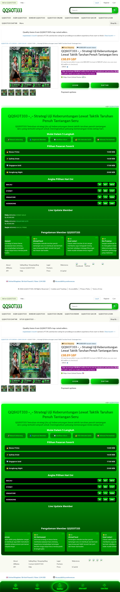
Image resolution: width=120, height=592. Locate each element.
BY (108, 107)
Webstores (64, 265)
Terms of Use (97, 289)
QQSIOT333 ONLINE (54, 18)
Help (22, 3)
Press (48, 271)
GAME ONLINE (22, 43)
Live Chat (104, 588)
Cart (114, 3)
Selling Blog (24, 265)
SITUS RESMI (13, 43)
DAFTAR (105, 85)
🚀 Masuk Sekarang (15, 140)
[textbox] (91, 10)
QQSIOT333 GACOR (88, 18)
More (22, 23)
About (8, 265)
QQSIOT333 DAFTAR (9, 23)
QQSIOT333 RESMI (72, 18)
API (7, 271)
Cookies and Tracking (58, 289)
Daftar (60, 589)
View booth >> (109, 36)
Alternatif (82, 588)
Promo (15, 588)
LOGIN (75, 85)
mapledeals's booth (30, 36)
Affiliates (9, 268)
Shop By (114, 23)
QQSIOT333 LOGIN (106, 18)
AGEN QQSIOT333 (20, 18)
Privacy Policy (85, 289)
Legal (48, 265)
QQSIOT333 (6, 18)
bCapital (63, 271)
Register (106, 3)
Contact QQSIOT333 (27, 268)
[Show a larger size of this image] (4, 92)
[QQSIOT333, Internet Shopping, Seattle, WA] (98, 281)
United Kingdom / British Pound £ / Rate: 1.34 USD (27, 281)
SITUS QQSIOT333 (27, 319)
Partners (49, 268)
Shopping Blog (34, 265)
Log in (97, 3)
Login (37, 588)
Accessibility (73, 289)
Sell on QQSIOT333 (9, 3)
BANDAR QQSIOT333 (37, 18)
